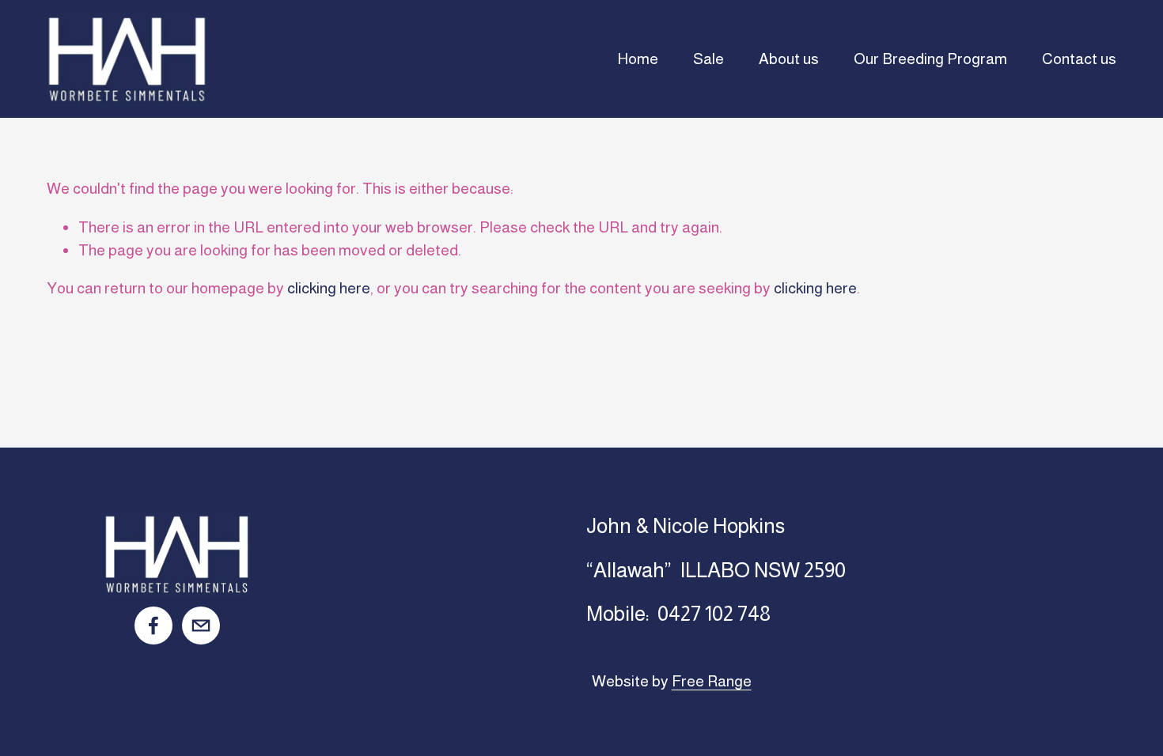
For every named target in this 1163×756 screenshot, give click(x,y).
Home (637, 58)
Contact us (1079, 58)
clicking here (328, 288)
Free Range (712, 681)
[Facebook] (153, 625)
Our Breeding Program (930, 58)
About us (789, 58)
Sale (708, 58)
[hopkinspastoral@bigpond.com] (201, 625)
